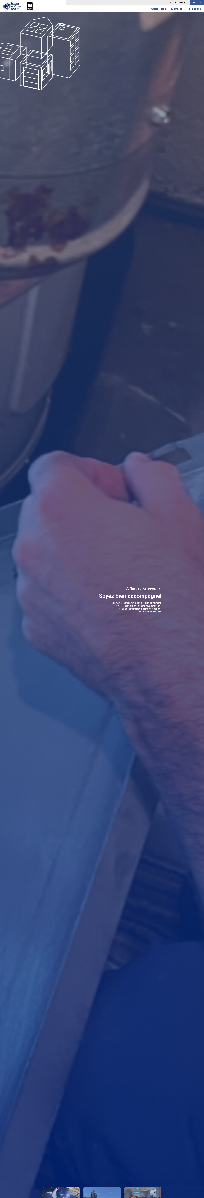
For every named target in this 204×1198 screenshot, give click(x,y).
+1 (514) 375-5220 (177, 3)
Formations (194, 8)
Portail (198, 3)
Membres (176, 8)
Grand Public (158, 8)
